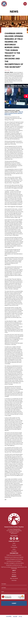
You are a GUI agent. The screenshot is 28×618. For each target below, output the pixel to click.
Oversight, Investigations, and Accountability (14, 563)
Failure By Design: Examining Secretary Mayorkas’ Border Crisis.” (14, 113)
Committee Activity (14, 541)
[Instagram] (17, 538)
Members (14, 574)
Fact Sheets (14, 551)
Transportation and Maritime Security (14, 565)
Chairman (14, 572)
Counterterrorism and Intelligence (14, 561)
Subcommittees (14, 553)
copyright (15, 616)
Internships (14, 580)
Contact (14, 576)
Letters (14, 549)
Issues (14, 543)
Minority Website (14, 535)
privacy (20, 616)
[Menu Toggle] (25, 4)
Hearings (14, 545)
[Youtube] (14, 538)
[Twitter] (11, 538)
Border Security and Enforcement (14, 555)
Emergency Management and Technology (14, 559)
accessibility (8, 616)
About (14, 570)
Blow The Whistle (14, 578)
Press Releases (14, 547)
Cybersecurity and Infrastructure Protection (14, 557)
